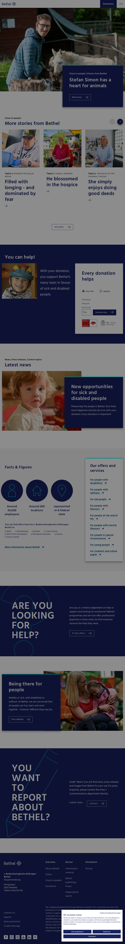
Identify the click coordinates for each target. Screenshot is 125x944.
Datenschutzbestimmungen (110, 913)
